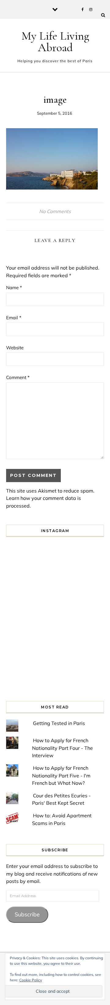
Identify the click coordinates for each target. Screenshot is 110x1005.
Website (15, 348)
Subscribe (27, 914)
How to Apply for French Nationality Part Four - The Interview (62, 747)
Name (14, 287)
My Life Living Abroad (55, 42)
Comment (18, 377)
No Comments (55, 211)
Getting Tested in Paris (59, 723)
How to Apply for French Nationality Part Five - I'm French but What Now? (61, 775)
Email (13, 317)
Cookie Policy (30, 980)
